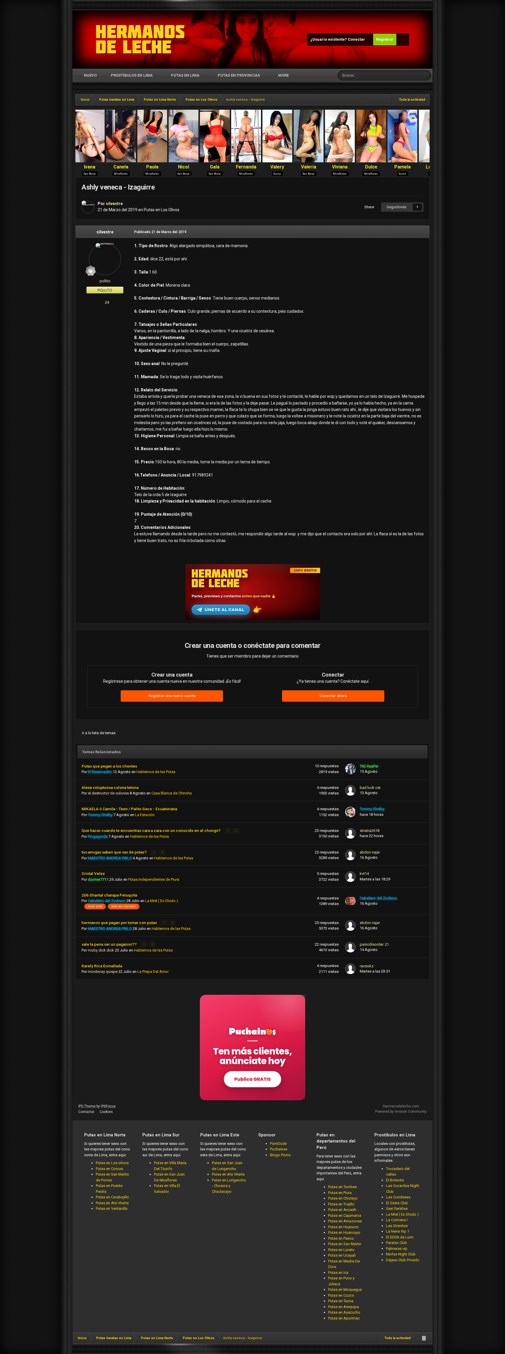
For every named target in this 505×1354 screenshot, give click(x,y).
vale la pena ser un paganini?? (110, 944)
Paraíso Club (396, 1243)
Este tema (404, 75)
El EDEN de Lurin (400, 1237)
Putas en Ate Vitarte (112, 1203)
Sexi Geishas (397, 1208)
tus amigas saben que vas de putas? (115, 852)
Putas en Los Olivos (161, 209)
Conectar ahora (333, 696)
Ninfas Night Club (401, 1254)
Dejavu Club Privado (402, 1260)
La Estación (145, 815)
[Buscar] (426, 75)
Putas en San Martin (344, 1244)
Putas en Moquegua (345, 1289)
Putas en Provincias (239, 75)
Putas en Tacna (340, 1301)
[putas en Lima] (140, 39)
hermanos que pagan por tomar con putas (120, 922)
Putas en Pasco (341, 1238)
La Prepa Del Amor (153, 971)
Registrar (384, 39)
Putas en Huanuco (343, 1227)
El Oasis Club (397, 1203)
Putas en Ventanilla (111, 1208)
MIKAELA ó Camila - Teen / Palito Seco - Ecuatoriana (129, 808)
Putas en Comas (109, 1169)
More (283, 75)
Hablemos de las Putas (155, 772)
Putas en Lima (185, 75)
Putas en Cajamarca (344, 1215)
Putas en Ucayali (342, 1255)
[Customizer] (403, 39)
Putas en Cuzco (341, 1295)
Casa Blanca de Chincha (171, 793)
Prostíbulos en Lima (131, 75)
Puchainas (278, 1149)
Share (368, 207)
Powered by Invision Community (401, 1111)
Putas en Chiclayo (343, 1198)
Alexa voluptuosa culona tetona (110, 787)
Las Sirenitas (397, 1226)
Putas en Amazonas (345, 1221)
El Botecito (395, 1180)
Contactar (86, 1112)
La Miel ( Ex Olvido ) (161, 901)
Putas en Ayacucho (344, 1312)
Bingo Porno (280, 1155)
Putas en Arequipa (343, 1307)
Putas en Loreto (341, 1250)
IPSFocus (108, 1106)
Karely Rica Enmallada (102, 966)
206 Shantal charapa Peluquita (109, 895)
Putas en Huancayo (344, 1232)
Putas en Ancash (342, 1209)
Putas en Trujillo (341, 1204)
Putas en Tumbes (342, 1187)
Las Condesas (398, 1197)
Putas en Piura (340, 1192)
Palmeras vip (396, 1248)
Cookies (106, 1112)
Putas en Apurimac (344, 1318)
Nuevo (90, 75)
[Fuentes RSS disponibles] (424, 1338)
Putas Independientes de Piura (153, 879)
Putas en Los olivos (112, 1163)
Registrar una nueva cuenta (172, 696)
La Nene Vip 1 (397, 1231)
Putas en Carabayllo (112, 1197)
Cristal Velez (93, 873)
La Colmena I (397, 1220)
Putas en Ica (338, 1272)
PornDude (278, 1143)
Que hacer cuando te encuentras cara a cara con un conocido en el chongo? (152, 830)
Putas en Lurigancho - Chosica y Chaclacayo (229, 1186)
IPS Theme (87, 1106)
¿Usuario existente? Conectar (338, 39)
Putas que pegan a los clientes (109, 766)
